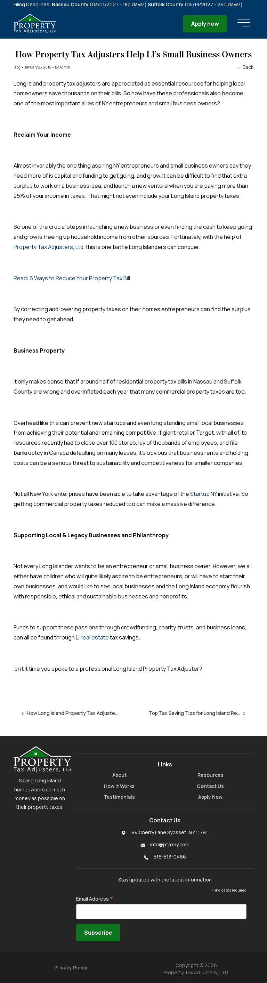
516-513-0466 (170, 856)
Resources (210, 775)
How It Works (119, 786)
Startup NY (203, 494)
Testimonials (119, 796)
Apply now (205, 23)
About (119, 775)
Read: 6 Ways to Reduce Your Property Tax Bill (72, 278)
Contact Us (210, 786)
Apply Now (210, 796)
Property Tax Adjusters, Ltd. (49, 247)
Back (248, 67)
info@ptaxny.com (169, 844)
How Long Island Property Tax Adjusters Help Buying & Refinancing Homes (78, 713)
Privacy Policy (71, 967)
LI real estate (92, 637)
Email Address (94, 899)
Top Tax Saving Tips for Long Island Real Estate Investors (196, 713)
